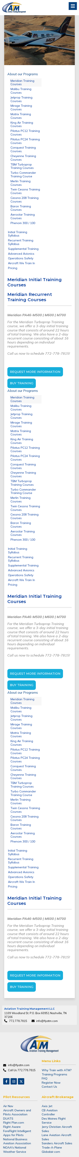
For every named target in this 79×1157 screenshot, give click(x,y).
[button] (73, 6)
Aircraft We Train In (21, 263)
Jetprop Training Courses (21, 99)
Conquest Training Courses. (23, 149)
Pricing (12, 268)
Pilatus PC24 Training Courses (25, 141)
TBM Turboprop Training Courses (22, 166)
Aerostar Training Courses (23, 216)
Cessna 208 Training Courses (25, 199)
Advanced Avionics (21, 254)
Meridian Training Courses (22, 82)
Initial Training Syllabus (17, 234)
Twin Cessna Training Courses (25, 191)
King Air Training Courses (22, 124)
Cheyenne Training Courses (23, 157)
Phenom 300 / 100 (23, 223)
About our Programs (22, 74)
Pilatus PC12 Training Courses (25, 132)
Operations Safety (20, 258)
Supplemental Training (23, 249)
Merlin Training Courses (21, 183)
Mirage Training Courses (21, 107)
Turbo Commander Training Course (23, 174)
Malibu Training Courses (21, 90)
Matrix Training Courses (21, 116)
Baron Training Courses (21, 208)
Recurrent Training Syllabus (20, 242)
